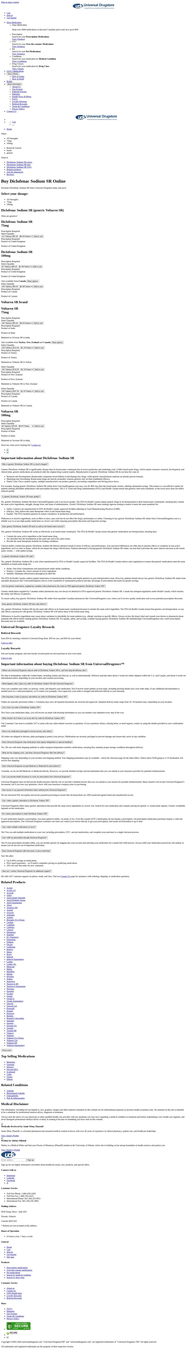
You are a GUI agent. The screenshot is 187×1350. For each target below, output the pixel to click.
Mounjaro (11, 1062)
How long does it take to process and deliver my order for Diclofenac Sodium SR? (34, 697)
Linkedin (10, 1178)
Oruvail (10, 1003)
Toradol (10, 1028)
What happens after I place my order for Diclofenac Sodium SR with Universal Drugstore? (37, 684)
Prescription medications (17, 1267)
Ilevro (9, 954)
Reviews (10, 174)
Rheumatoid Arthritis (16, 1093)
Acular (9, 888)
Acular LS (11, 890)
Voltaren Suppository (16, 1045)
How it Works (13, 74)
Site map (10, 1257)
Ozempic (10, 1064)
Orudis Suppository (15, 1001)
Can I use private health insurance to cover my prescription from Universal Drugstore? (36, 777)
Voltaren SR (12, 1043)
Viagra (9, 1077)
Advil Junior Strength (16, 898)
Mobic (9, 969)
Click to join (6, 658)
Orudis (9, 996)
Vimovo (10, 1033)
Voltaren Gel (12, 1040)
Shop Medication (14, 22)
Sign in (10, 15)
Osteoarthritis (12, 1096)
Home (9, 129)
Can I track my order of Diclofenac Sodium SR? (21, 707)
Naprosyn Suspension (16, 986)
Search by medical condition (19, 1275)
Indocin (10, 957)
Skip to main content (10, 2)
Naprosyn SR (12, 984)
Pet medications (13, 1272)
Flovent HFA (12, 1069)
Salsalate (10, 1021)
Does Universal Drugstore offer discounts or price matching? (26, 851)
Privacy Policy (18, 109)
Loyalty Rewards (14, 1296)
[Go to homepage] (93, 8)
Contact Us (11, 111)
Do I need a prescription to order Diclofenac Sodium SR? (24, 814)
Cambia (10, 922)
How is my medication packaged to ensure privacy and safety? (27, 731)
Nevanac (10, 989)
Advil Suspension (14, 903)
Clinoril (10, 930)
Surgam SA (12, 1026)
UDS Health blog (14, 1293)
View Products (18, 39)
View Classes (18, 69)
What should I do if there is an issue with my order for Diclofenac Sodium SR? (33, 718)
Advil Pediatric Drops (16, 900)
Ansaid (10, 910)
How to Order (18, 76)
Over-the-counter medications (19, 1270)
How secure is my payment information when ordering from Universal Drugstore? (34, 790)
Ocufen (10, 994)
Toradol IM (11, 1030)
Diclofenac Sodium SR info (19, 164)
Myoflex (10, 976)
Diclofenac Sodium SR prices (19, 162)
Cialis (9, 1074)
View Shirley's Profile (10, 1150)
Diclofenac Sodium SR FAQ (19, 167)
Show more (6, 1050)
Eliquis (10, 1079)
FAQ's (15, 99)
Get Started (11, 18)
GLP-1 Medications (15, 71)
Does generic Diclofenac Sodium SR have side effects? (24, 604)
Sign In (10, 1252)
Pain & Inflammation (16, 1098)
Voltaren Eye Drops (15, 1038)
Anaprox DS (12, 907)
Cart (8, 1249)
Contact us (36, 445)
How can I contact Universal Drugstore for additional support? (26, 871)
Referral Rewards (19, 104)
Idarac (9, 952)
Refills (9, 81)
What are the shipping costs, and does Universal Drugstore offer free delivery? (33, 753)
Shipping (16, 94)
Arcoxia (10, 912)
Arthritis (10, 1091)
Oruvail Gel (12, 1006)
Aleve (9, 905)
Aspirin (10, 917)
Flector (10, 944)
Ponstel (10, 1011)
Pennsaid (10, 1008)
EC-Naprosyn (13, 937)
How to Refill (18, 79)
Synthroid (11, 1072)
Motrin (9, 974)
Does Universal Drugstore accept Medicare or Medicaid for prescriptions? (31, 766)
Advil (9, 895)
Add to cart (38, 236)
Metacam (11, 967)
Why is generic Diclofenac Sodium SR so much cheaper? (25, 464)
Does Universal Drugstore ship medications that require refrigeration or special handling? (37, 742)
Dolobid (10, 935)
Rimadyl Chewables (15, 1018)
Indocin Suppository (15, 959)
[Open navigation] (13, 125)
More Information (14, 84)
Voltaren (10, 1035)
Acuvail (10, 893)
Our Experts (17, 89)
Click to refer (6, 643)
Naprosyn (11, 981)
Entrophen (11, 939)
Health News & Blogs (21, 96)
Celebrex (10, 927)
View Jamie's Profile (10, 1136)
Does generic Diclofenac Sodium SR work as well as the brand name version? (33, 526)
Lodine (10, 962)
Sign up (31, 1160)
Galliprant (11, 947)
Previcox (10, 1013)
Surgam (10, 1023)
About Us (16, 87)
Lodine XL (11, 964)
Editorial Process (19, 91)
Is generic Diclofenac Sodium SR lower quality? (21, 497)
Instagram (11, 1175)
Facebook (11, 1180)
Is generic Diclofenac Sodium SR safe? (17, 556)
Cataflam (10, 925)
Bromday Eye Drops (16, 920)
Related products (14, 169)
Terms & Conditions (21, 106)
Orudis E (10, 998)
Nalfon (10, 979)
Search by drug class (15, 1277)
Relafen (10, 1016)
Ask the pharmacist (15, 172)
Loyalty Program (19, 101)
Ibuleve (10, 949)
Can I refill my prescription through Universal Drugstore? (24, 838)
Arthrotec (11, 915)
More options (33, 281)
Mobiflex (11, 971)
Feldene (10, 942)
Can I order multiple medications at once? (18, 827)
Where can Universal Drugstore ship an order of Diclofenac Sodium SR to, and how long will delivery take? (44, 670)
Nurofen (10, 991)
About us (11, 1288)
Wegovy (10, 1067)
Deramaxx (11, 932)
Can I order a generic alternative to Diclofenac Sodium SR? (25, 801)
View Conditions (19, 61)
